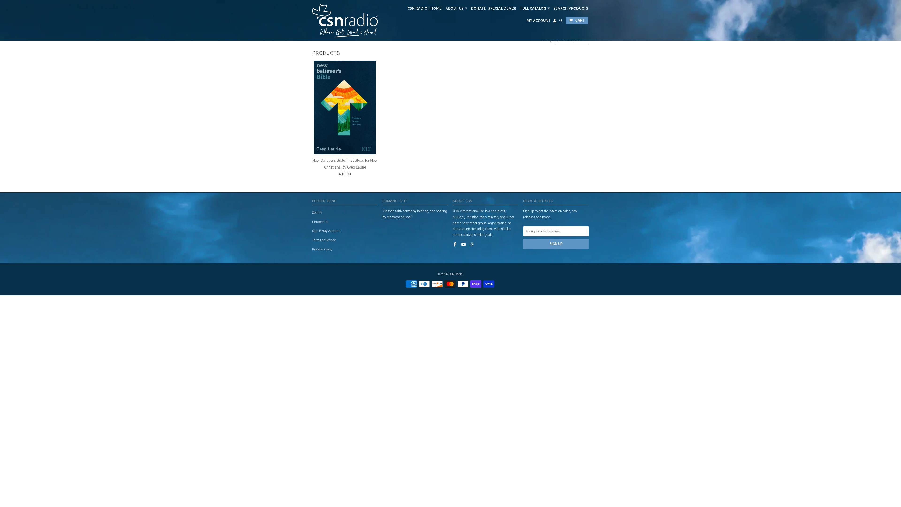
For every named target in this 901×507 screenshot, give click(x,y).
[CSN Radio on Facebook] (455, 244)
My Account (539, 21)
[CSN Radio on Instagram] (472, 244)
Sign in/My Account (326, 231)
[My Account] (555, 21)
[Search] (561, 21)
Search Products (571, 8)
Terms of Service (324, 240)
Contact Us (320, 222)
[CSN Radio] (345, 20)
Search (317, 213)
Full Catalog (535, 8)
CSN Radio (455, 274)
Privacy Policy (322, 249)
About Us (456, 8)
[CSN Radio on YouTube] (463, 244)
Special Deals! (502, 8)
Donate (478, 8)
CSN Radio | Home (425, 8)
